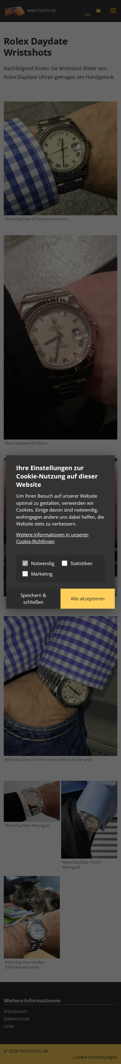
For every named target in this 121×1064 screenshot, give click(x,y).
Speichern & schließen (33, 598)
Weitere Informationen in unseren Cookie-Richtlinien (52, 538)
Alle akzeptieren (88, 598)
